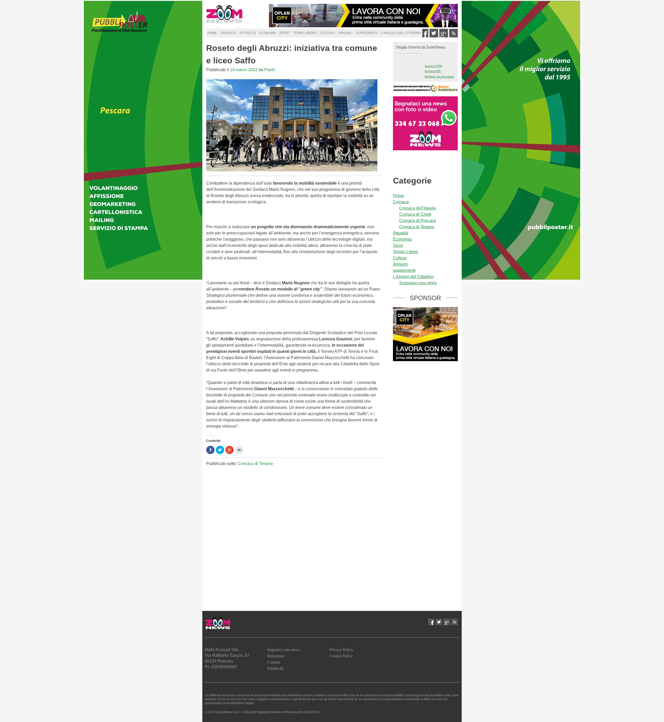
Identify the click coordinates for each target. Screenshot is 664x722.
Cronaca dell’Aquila (417, 208)
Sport (284, 33)
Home (212, 33)
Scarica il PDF (433, 66)
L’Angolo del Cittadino (401, 33)
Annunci (345, 33)
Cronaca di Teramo (255, 463)
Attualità (247, 33)
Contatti (273, 662)
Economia (267, 33)
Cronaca (228, 33)
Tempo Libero (304, 33)
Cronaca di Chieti (415, 214)
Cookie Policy (341, 656)
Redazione (276, 656)
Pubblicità (275, 668)
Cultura (327, 33)
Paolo (269, 70)
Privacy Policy (341, 649)
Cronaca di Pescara (417, 220)
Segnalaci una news (418, 283)
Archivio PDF (433, 71)
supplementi (367, 33)
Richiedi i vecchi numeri (439, 76)
